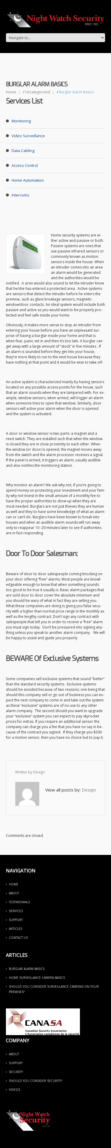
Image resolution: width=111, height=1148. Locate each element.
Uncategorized (37, 92)
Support (16, 920)
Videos (14, 1090)
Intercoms (20, 195)
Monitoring (21, 121)
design (39, 772)
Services (16, 911)
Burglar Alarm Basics (26, 969)
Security (16, 1072)
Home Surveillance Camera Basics (37, 978)
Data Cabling (23, 150)
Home (11, 92)
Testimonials (19, 902)
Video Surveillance (28, 135)
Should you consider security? (35, 1081)
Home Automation (28, 180)
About (14, 893)
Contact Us (18, 938)
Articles (15, 929)
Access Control (25, 165)
